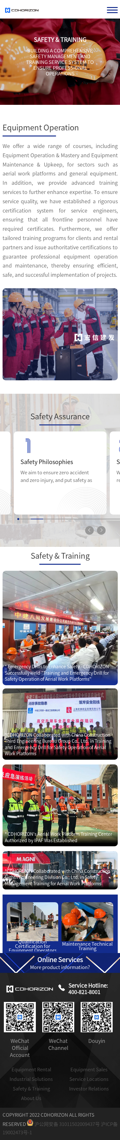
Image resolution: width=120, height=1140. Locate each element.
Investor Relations (89, 1088)
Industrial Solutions (31, 1079)
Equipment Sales (89, 1069)
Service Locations (88, 1079)
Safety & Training (31, 1088)
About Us (31, 1098)
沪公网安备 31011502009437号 (66, 1124)
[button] (101, 530)
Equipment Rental (31, 1069)
